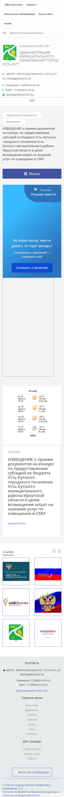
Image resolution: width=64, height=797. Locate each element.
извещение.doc (17, 523)
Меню (34, 173)
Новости (32, 714)
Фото (32, 729)
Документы (32, 710)
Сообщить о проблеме (32, 267)
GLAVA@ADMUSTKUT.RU (33, 690)
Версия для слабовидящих (19, 14)
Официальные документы (21, 115)
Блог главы (32, 705)
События (32, 719)
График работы (32, 749)
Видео (32, 724)
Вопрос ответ (32, 753)
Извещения (13, 121)
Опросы (32, 758)
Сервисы (31, 4)
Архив (7, 23)
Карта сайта (46, 14)
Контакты (32, 734)
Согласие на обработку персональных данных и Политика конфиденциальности (31, 793)
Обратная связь (13, 4)
